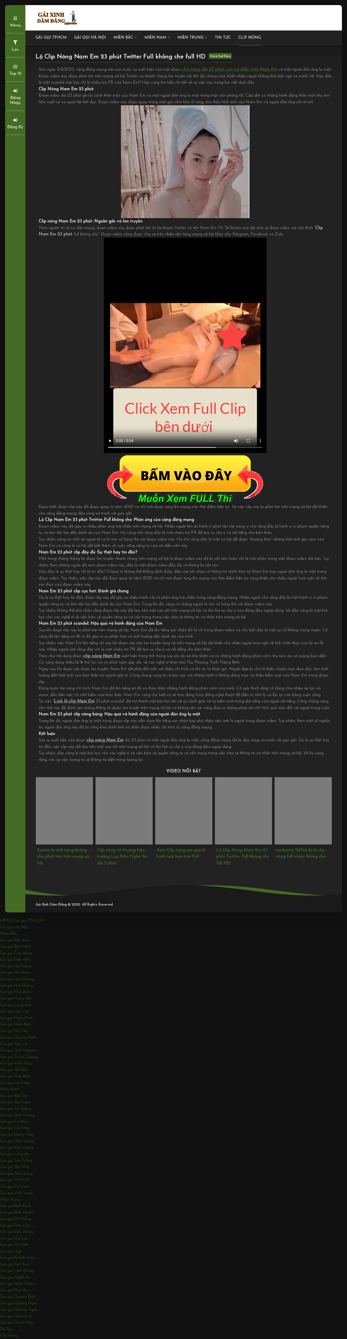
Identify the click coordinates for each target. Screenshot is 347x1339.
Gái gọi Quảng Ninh (18, 1037)
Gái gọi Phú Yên (14, 1290)
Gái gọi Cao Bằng (16, 953)
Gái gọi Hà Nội (90, 38)
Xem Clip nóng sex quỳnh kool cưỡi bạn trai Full (121, 853)
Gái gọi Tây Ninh (15, 1167)
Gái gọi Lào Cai (14, 1011)
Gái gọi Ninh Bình (15, 1024)
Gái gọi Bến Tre (13, 1096)
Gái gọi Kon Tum (15, 1264)
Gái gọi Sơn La (13, 1044)
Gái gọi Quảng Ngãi (18, 1309)
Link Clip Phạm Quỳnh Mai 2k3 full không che (302, 853)
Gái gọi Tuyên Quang (19, 1057)
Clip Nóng (249, 38)
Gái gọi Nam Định (16, 1018)
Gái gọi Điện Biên (15, 959)
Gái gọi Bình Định (15, 1206)
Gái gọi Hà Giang (15, 966)
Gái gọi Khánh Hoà (17, 1258)
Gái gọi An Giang (15, 1109)
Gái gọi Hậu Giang (17, 1141)
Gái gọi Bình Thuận (17, 1212)
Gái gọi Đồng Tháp (17, 1135)
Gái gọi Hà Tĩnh (14, 1245)
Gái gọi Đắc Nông (16, 1232)
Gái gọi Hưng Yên (16, 998)
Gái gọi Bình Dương (17, 1115)
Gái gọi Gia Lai (13, 1238)
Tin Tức (223, 38)
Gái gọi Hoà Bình (15, 992)
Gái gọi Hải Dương (17, 979)
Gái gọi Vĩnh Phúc (16, 1063)
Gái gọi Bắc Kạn (15, 940)
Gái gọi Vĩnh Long (16, 1193)
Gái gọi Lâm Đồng (16, 1271)
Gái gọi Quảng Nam (18, 1303)
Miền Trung (190, 38)
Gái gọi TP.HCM (51, 38)
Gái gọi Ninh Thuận (17, 1284)
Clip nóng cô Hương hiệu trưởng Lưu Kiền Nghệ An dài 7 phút (62, 856)
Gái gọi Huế (10, 1251)
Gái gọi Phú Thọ (14, 1031)
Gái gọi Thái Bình (15, 1076)
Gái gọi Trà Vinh (14, 1186)
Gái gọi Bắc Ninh (15, 946)
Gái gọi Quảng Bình (17, 1297)
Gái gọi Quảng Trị (16, 1316)
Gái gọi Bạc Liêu (15, 1102)
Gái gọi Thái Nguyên (18, 1050)
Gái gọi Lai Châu (15, 1083)
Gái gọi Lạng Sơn (15, 1005)
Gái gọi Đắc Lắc (15, 1225)
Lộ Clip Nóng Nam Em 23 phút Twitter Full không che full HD (182, 856)
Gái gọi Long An (14, 1154)
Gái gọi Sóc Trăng (16, 1161)
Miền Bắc (123, 38)
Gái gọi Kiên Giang (17, 1148)
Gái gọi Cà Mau (14, 1122)
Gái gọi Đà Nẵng (15, 1219)
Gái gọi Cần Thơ (14, 1128)
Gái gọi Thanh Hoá (17, 1322)
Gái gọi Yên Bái (13, 1070)
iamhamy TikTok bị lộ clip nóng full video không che (241, 853)
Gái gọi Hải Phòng (16, 985)
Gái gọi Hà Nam (15, 972)
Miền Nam (155, 38)
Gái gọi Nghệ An (15, 1277)
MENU (7, 921)
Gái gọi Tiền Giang (16, 1173)
